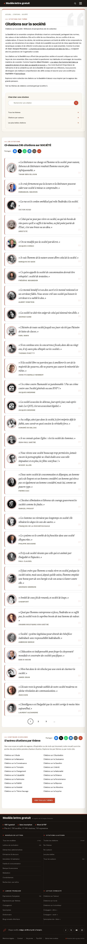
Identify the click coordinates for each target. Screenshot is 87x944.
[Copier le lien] (39, 151)
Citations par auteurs (43, 118)
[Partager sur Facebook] (15, 151)
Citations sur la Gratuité (13, 787)
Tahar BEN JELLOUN (28, 174)
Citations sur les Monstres (53, 787)
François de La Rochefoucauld (34, 526)
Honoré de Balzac (28, 428)
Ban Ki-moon (25, 660)
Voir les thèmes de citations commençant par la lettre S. (26, 86)
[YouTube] (76, 930)
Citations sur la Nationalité (53, 771)
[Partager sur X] (20, 151)
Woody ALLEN (25, 465)
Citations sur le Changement (15, 771)
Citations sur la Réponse (53, 783)
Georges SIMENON (27, 587)
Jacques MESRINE (27, 392)
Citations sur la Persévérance (55, 779)
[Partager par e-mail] (34, 151)
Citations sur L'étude (12, 755)
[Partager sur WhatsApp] (25, 151)
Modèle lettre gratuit (18, 3)
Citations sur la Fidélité (13, 783)
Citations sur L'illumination (53, 755)
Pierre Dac (24, 491)
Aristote (23, 231)
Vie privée (29, 938)
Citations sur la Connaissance (15, 763)
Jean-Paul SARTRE (27, 442)
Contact (20, 938)
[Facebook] (65, 930)
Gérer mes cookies (51, 938)
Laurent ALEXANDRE (28, 713)
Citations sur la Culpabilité (14, 775)
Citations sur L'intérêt (51, 767)
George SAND (25, 317)
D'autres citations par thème (22, 740)
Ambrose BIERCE (26, 642)
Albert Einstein (26, 302)
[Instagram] (82, 930)
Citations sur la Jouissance (54, 759)
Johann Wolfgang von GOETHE (34, 625)
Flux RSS (39, 938)
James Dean (24, 677)
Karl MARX (24, 336)
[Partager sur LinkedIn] (29, 151)
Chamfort (24, 602)
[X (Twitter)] (71, 930)
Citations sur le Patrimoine (14, 779)
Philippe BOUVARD (27, 544)
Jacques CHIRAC (26, 246)
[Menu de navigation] (80, 3)
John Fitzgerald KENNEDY (31, 375)
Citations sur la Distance (53, 775)
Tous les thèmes (43, 112)
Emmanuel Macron (28, 192)
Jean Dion (23, 695)
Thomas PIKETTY (27, 353)
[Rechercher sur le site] (75, 3)
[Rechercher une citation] (76, 103)
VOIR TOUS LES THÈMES (43, 800)
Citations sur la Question (53, 763)
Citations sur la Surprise (53, 791)
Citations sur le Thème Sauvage (16, 791)
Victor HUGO (25, 210)
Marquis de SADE (27, 262)
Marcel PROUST (26, 509)
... (54, 721)
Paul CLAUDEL (25, 561)
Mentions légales (8, 938)
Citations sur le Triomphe (14, 767)
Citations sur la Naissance (14, 759)
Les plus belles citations (43, 123)
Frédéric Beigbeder (28, 280)
